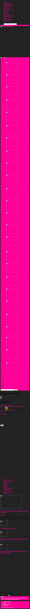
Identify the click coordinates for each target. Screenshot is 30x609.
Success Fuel (6, 491)
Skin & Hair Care (7, 3)
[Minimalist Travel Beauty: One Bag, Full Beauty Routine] (12, 171)
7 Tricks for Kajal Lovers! (8, 528)
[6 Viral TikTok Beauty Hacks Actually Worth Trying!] (12, 120)
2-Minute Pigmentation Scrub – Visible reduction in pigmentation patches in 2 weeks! (17, 185)
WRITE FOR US (7, 20)
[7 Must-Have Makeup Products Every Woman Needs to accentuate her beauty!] (12, 221)
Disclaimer (5, 12)
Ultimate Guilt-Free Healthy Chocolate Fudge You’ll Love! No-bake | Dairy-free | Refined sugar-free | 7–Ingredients (17, 360)
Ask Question (4, 413)
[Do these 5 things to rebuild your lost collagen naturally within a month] (4, 548)
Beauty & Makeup (7, 4)
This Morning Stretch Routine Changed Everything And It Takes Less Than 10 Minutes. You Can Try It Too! (17, 274)
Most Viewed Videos (8, 16)
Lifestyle (5, 21)
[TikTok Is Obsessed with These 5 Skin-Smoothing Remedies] (12, 71)
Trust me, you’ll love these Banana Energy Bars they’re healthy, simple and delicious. (16, 262)
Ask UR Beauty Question (9, 10)
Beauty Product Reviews (8, 5)
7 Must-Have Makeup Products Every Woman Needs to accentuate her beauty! (16, 223)
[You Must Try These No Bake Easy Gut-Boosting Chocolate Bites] (12, 309)
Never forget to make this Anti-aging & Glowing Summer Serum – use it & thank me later (17, 199)
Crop (2, 425)
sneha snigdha (11, 409)
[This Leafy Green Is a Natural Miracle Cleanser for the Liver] (12, 345)
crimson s (3, 515)
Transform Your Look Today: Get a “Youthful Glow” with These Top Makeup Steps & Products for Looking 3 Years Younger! (17, 248)
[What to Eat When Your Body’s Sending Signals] (12, 335)
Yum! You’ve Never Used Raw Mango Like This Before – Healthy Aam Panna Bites (17, 373)
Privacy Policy (6, 14)
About (4, 11)
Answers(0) (8, 405)
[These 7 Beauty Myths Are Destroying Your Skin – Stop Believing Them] (12, 83)
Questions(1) (3, 405)
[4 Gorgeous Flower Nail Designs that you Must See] (4, 536)
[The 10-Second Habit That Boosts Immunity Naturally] (12, 322)
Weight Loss (6, 493)
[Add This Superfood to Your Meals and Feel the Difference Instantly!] (12, 297)
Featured (5, 483)
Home (4, 1)
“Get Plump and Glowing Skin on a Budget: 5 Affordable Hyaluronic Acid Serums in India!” (16, 235)
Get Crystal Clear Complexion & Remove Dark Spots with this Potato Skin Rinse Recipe (16, 211)
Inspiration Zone (7, 486)
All (4, 478)
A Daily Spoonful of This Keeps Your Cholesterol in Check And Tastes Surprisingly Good (17, 287)
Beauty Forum (6, 9)
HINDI (5, 17)
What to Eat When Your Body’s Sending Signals (16, 336)
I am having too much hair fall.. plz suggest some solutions (13, 406)
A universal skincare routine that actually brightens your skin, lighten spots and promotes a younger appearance (17, 98)
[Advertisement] (15, 42)
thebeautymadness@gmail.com (12, 599)
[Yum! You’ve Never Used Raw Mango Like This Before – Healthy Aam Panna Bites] (12, 371)
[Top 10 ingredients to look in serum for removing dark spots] (11, 508)
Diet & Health (6, 7)
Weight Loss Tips (7, 6)
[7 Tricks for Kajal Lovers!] (4, 525)
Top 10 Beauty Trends (8, 15)
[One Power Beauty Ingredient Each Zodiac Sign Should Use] (12, 108)
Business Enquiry (7, 19)
